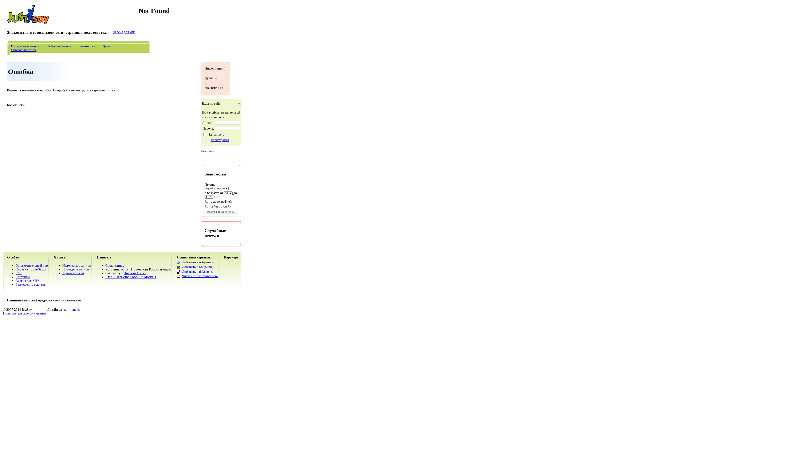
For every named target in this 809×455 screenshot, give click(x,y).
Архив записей (73, 273)
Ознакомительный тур (32, 265)
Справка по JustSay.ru (31, 269)
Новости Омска (135, 273)
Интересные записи (25, 46)
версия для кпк (124, 32)
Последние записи (75, 269)
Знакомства (87, 46)
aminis (76, 309)
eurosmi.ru (128, 269)
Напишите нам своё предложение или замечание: (44, 300)
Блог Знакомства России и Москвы (130, 277)
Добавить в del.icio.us (197, 271)
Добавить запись (59, 46)
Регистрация (220, 140)
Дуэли (107, 46)
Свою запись (114, 265)
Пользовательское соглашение (24, 313)
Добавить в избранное (198, 262)
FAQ (19, 273)
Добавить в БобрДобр (197, 266)
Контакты (23, 277)
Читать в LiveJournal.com (200, 276)
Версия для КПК (28, 280)
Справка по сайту (23, 50)
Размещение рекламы (31, 284)
